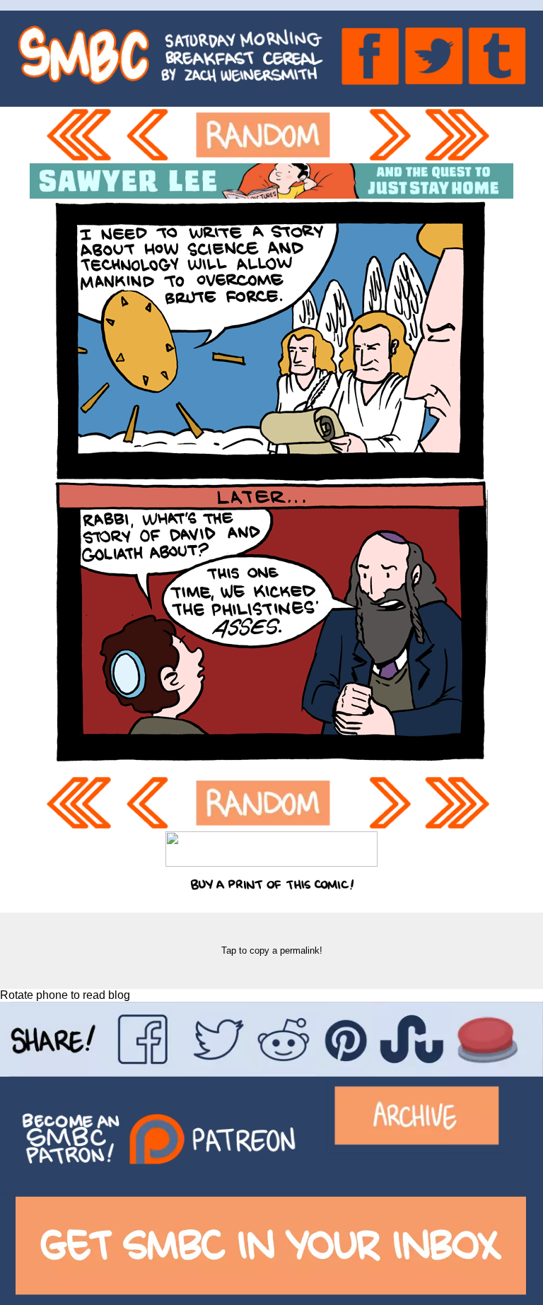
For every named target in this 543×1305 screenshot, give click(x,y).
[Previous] (154, 135)
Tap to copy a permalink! (271, 950)
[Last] (461, 135)
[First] (82, 135)
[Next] (391, 135)
